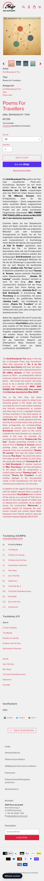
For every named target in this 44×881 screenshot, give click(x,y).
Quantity (6, 144)
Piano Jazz (7, 95)
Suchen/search (11, 789)
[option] (11, 63)
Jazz (5, 92)
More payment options (22, 170)
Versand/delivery (12, 753)
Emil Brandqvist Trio (12, 89)
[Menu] (39, 7)
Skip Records (18, 873)
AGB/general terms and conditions (20, 766)
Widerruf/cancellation (15, 759)
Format (5, 135)
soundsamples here (13, 538)
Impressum (10, 773)
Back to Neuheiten (23, 730)
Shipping (6, 126)
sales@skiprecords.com (17, 816)
